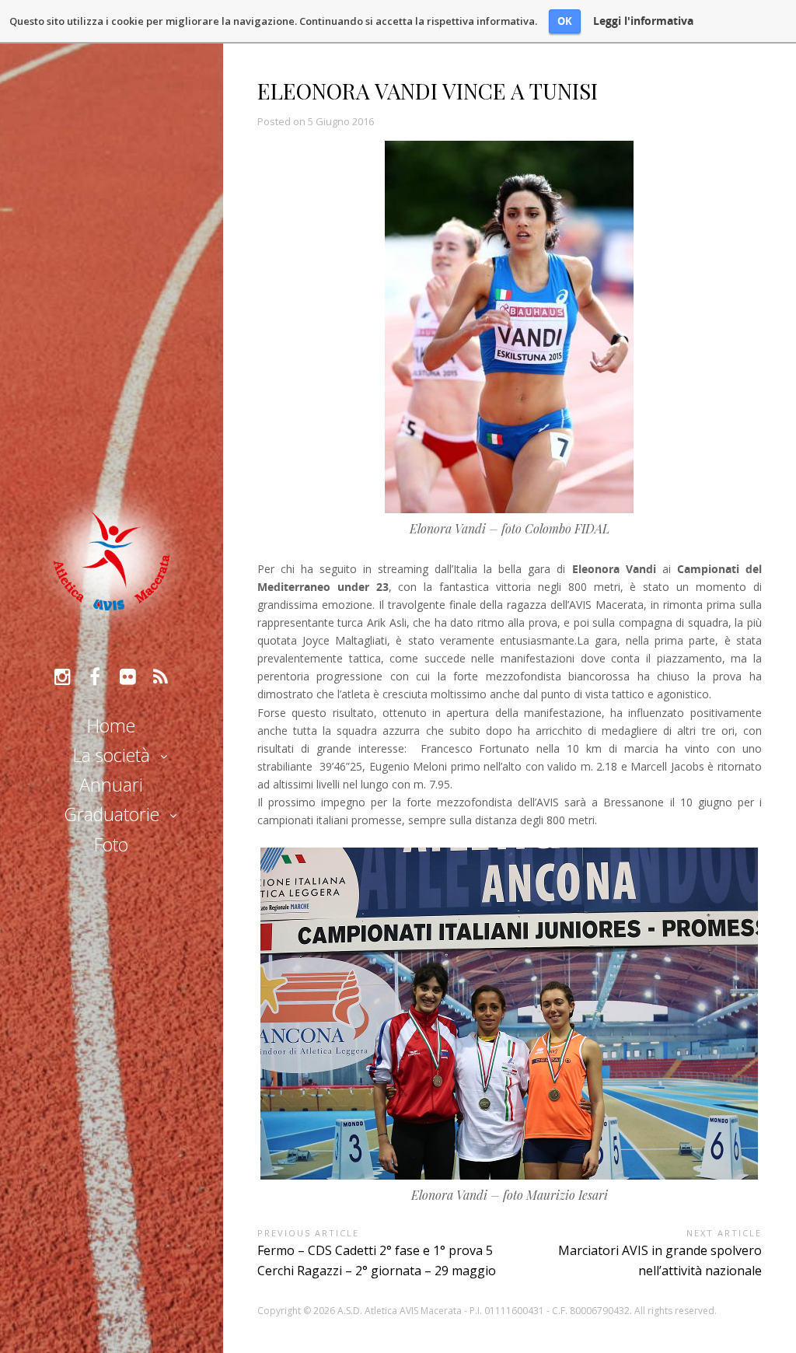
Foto (111, 844)
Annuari (111, 784)
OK (564, 21)
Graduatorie (111, 814)
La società (111, 755)
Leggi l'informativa (643, 21)
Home (111, 725)
